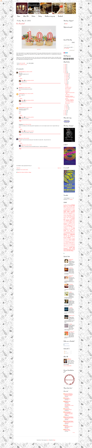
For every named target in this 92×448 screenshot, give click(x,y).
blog (19, 64)
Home (18, 16)
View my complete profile (67, 365)
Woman (68, 249)
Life (74, 228)
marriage (72, 231)
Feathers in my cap (50, 16)
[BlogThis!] (30, 63)
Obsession (71, 235)
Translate (71, 199)
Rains (74, 238)
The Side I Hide (21, 71)
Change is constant (67, 430)
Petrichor (66, 98)
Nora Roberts (68, 235)
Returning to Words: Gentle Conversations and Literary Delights (69, 414)
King (67, 228)
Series (67, 242)
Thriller (69, 246)
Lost (74, 229)
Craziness (65, 215)
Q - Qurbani (70, 307)
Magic (68, 230)
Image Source (39, 49)
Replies (21, 78)
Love (25, 64)
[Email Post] (27, 63)
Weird (64, 249)
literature (69, 229)
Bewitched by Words (66, 343)
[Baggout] (66, 23)
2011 (65, 114)
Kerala (66, 228)
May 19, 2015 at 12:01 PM (29, 80)
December (67, 73)
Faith (67, 217)
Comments (66, 353)
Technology (73, 244)
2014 (65, 110)
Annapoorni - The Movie (68, 409)
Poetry (40, 16)
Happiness (22, 64)
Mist (74, 232)
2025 (65, 64)
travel (74, 246)
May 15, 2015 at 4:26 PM (29, 93)
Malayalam (65, 231)
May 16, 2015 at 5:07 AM (27, 124)
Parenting (73, 236)
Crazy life (69, 215)
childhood (70, 213)
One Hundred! (67, 94)
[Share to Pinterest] (33, 63)
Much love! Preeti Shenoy (69, 421)
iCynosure (66, 425)
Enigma (65, 217)
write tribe (68, 250)
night (64, 235)
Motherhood (65, 233)
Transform (71, 246)
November (67, 75)
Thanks (65, 245)
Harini (20, 138)
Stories (67, 243)
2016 (65, 71)
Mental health (72, 232)
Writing (72, 250)
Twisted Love (67, 91)
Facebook (60, 16)
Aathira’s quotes (67, 45)
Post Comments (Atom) (24, 169)
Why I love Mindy (68, 88)
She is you (71, 242)
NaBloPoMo (72, 234)
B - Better (70, 292)
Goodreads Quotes (72, 50)
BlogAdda (65, 210)
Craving (73, 214)
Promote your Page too (67, 345)
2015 (65, 72)
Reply (20, 76)
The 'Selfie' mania (71, 331)
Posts (66, 351)
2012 (65, 113)
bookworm (73, 211)
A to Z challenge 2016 (70, 205)
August (67, 79)
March (67, 106)
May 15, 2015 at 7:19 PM (28, 107)
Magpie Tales (72, 230)
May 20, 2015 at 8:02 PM (25, 138)
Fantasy (70, 217)
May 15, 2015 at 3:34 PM (26, 87)
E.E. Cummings (66, 48)
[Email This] (28, 63)
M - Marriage (71, 284)
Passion (65, 237)
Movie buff (69, 233)
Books (68, 211)
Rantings (73, 239)
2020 (65, 67)
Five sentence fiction (68, 220)
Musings (65, 234)
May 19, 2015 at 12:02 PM (29, 100)
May (66, 83)
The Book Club (68, 245)
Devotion (73, 216)
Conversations (67, 408)
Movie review (73, 233)
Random (70, 239)
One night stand (68, 236)
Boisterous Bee (21, 107)
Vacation (70, 248)
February (67, 107)
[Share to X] (31, 63)
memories (68, 232)
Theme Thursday (66, 246)
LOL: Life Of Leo (67, 404)
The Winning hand (72, 245)
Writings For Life (67, 401)
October (67, 76)
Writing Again (67, 402)
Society (65, 243)
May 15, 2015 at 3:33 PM (28, 71)
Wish (66, 249)
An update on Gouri (68, 87)
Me (26, 64)
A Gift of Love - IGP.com (71, 276)
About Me (26, 16)
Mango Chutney (68, 231)
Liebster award (71, 228)
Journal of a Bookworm (68, 393)
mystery (68, 234)
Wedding (73, 248)
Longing (72, 229)
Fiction (33, 16)
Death (71, 216)
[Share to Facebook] (32, 63)
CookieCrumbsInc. (22, 93)
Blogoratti (20, 87)
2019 (65, 68)
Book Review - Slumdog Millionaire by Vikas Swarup (70, 96)
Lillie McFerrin (66, 229)
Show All (74, 432)
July (66, 80)
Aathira (23, 80)
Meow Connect (67, 429)
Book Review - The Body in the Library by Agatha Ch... (69, 100)
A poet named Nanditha (71, 260)
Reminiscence (67, 103)
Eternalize (66, 84)
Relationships (67, 241)
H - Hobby (70, 324)
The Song (66, 85)
